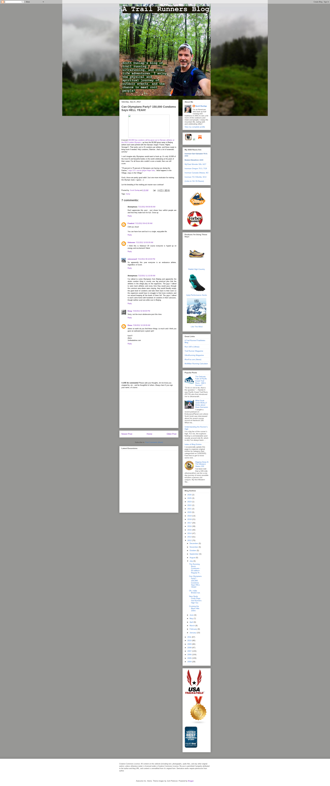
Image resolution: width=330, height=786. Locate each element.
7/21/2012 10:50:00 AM (144, 242)
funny (128, 194)
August (193, 557)
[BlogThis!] (161, 190)
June (192, 615)
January (193, 633)
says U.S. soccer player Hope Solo (142, 170)
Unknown (131, 242)
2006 (189, 654)
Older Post (171, 434)
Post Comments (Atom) (154, 442)
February (194, 629)
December (194, 543)
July (191, 561)
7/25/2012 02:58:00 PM (141, 311)
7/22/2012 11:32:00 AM (146, 276)
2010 (189, 640)
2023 (189, 502)
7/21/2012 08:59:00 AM (146, 207)
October (193, 550)
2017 (189, 523)
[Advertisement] (149, 410)
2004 (189, 662)
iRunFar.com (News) (193, 359)
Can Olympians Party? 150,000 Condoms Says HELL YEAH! (195, 581)
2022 (189, 505)
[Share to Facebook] (166, 190)
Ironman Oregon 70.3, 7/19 (196, 168)
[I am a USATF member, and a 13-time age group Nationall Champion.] (195, 693)
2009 (189, 644)
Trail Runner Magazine (194, 351)
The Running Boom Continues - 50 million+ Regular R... (195, 568)
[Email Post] (154, 190)
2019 (189, 516)
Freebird (131, 223)
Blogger (190, 781)
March (192, 625)
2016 (189, 526)
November (194, 547)
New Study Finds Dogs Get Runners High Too (195, 599)
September (194, 554)
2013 (189, 537)
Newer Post (126, 434)
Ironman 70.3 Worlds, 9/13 (195, 177)
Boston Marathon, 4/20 (194, 160)
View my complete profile (195, 127)
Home (149, 434)
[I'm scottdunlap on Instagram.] (189, 140)
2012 (189, 540)
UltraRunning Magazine (194, 355)
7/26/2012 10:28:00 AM (141, 325)
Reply (130, 216)
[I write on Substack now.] (200, 140)
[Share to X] (163, 190)
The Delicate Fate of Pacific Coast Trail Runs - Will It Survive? (201, 381)
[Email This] (159, 190)
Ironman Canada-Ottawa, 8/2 (196, 173)
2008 (189, 648)
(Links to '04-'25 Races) (194, 181)
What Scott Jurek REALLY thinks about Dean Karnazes (201, 404)
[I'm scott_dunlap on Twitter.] (194, 140)
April (192, 622)
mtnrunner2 (132, 259)
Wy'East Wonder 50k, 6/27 (195, 164)
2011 (189, 637)
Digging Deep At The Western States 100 (201, 464)
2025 (189, 498)
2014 (189, 533)
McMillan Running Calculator (196, 364)
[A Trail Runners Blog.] (198, 209)
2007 (189, 651)
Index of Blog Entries (193, 444)
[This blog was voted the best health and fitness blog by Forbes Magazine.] (197, 227)
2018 (189, 519)
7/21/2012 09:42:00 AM (143, 223)
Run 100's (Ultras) (192, 347)
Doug (130, 311)
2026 (189, 495)
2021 (189, 509)
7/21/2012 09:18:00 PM (146, 259)
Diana (130, 325)
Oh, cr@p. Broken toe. (194, 592)
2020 (189, 512)
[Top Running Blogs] (198, 724)
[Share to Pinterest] (168, 190)
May (192, 618)
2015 (189, 530)
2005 (189, 658)
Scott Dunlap (135, 190)
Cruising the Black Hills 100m (194, 608)
